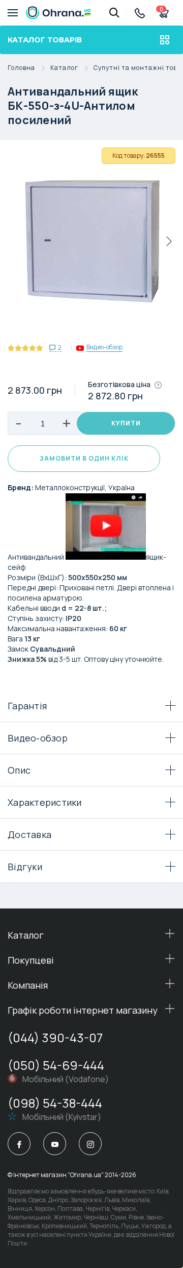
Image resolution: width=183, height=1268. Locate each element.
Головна (21, 68)
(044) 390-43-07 (55, 1037)
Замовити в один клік (84, 458)
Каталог (64, 68)
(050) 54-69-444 (56, 1065)
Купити (126, 423)
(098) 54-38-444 (55, 1102)
